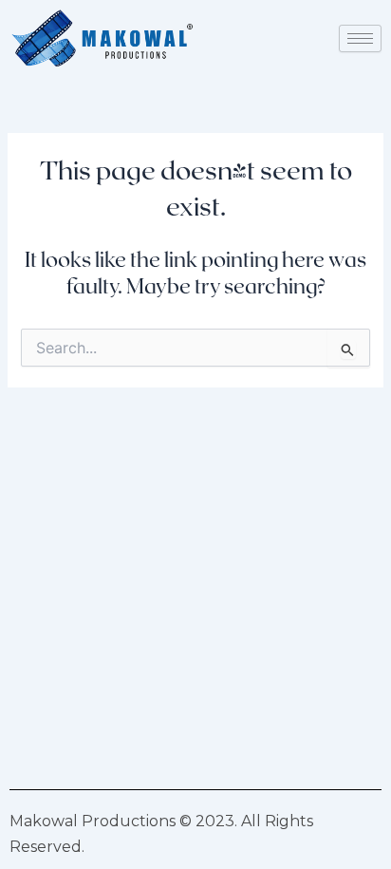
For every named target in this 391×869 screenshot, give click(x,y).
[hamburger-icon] (360, 38)
